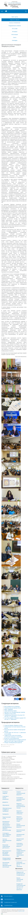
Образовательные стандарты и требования (7, 809)
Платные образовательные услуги (7, 840)
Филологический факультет (8, 780)
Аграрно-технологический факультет (10, 765)
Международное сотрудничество (7, 858)
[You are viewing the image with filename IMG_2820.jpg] (11, 572)
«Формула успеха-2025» (10, 713)
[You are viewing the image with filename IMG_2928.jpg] (11, 689)
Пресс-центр (15, 17)
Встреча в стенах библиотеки (11, 738)
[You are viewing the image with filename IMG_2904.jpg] (11, 663)
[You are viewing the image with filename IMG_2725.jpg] (11, 417)
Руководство (6, 814)
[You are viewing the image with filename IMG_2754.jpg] (11, 469)
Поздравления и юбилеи (15, 25)
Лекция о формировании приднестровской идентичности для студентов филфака (15, 740)
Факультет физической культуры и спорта (11, 778)
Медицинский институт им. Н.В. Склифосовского (13, 774)
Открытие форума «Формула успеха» (13, 725)
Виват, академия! (8, 709)
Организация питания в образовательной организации (7, 865)
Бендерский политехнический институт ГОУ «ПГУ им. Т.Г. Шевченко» (21, 886)
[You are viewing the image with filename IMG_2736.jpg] (11, 430)
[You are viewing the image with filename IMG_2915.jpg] (11, 676)
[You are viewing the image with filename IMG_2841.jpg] (11, 598)
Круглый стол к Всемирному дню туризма (14, 712)
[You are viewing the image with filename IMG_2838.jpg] (11, 585)
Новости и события (14, 19)
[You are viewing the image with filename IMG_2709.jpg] (11, 378)
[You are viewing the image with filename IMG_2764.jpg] (11, 482)
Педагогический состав (7, 817)
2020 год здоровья (5, 760)
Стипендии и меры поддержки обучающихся (7, 834)
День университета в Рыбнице (12, 706)
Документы (5, 802)
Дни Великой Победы (6, 757)
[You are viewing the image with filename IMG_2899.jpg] (11, 650)
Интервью (14, 31)
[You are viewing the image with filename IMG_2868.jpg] (11, 624)
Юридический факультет (20, 839)
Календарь (14, 40)
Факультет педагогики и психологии (10, 777)
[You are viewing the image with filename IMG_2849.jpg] (11, 611)
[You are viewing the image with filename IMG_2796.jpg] (11, 521)
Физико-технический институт (9, 769)
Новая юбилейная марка (10, 710)
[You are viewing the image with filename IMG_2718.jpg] (11, 391)
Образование (6, 805)
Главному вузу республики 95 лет (12, 708)
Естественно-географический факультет (11, 767)
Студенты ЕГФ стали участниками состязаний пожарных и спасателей (13, 736)
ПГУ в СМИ (14, 28)
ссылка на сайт (21, 911)
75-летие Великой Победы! (8, 759)
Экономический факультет (8, 781)
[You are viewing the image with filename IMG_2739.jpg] (11, 443)
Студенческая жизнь (6, 763)
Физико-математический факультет (21, 825)
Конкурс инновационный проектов (13, 742)
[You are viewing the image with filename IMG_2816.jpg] (11, 547)
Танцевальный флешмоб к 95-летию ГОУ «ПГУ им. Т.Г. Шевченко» (14, 715)
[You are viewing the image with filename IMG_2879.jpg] (11, 637)
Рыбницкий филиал (6, 775)
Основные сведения (5, 792)
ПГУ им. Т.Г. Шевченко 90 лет (8, 756)
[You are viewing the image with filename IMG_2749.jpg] (11, 456)
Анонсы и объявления (14, 22)
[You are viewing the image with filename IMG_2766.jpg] (11, 495)
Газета (14, 37)
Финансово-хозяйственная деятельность (6, 846)
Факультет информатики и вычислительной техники (21, 806)
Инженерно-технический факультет (20, 845)
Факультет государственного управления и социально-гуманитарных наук (12, 772)
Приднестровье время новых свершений (11, 762)
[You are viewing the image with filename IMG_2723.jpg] (11, 404)
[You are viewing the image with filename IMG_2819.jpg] (11, 559)
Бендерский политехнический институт (11, 766)
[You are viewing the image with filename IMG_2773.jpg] (11, 508)
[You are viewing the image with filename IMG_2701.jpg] (11, 365)
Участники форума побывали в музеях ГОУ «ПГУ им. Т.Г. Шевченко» (15, 718)
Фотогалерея (14, 34)
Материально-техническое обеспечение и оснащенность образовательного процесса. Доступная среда (7, 826)
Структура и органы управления (5, 798)
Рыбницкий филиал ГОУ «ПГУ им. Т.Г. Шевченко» (21, 864)
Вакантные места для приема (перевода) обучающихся (7, 853)
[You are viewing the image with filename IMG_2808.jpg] (11, 534)
